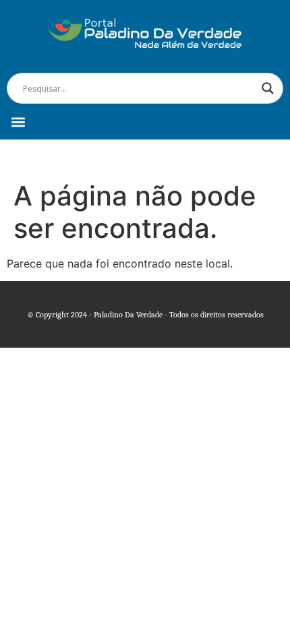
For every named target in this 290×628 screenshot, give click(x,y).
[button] (18, 122)
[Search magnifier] (267, 88)
